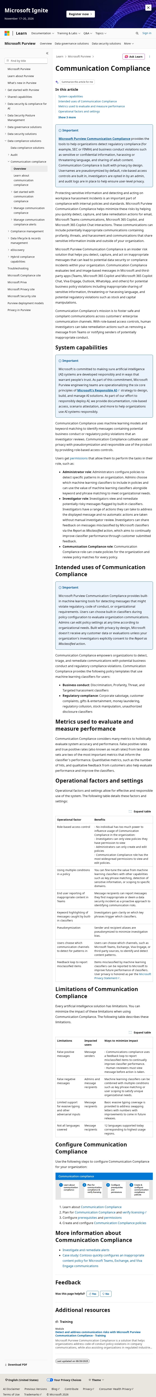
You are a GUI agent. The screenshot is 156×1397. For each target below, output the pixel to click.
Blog (54, 1389)
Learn (59, 56)
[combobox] (26, 61)
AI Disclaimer (11, 1389)
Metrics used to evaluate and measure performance (91, 106)
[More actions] (149, 57)
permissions (79, 458)
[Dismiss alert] (148, 8)
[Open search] (137, 33)
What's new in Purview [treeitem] (22, 83)
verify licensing (133, 1212)
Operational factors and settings (79, 111)
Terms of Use (11, 1394)
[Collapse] (47, 53)
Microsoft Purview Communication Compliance (94, 139)
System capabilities (70, 96)
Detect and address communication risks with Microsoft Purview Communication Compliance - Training (98, 1333)
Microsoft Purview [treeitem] (19, 69)
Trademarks (31, 1394)
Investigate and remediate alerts (86, 1250)
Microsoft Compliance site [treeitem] (24, 275)
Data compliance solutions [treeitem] (27, 148)
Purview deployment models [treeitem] (26, 303)
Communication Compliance (101, 1207)
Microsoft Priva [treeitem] (17, 282)
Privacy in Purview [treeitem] (19, 310)
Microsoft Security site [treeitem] (22, 296)
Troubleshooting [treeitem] (18, 268)
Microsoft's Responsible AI (97, 390)
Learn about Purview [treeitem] (21, 76)
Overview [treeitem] (20, 168)
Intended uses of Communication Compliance (87, 101)
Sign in (146, 33)
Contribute (71, 1389)
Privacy (87, 1389)
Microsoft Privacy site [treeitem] (21, 289)
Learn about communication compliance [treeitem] (23, 180)
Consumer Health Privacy (115, 1389)
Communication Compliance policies (120, 1223)
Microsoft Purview (79, 56)
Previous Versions (36, 1389)
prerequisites (87, 1218)
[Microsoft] (7, 33)
